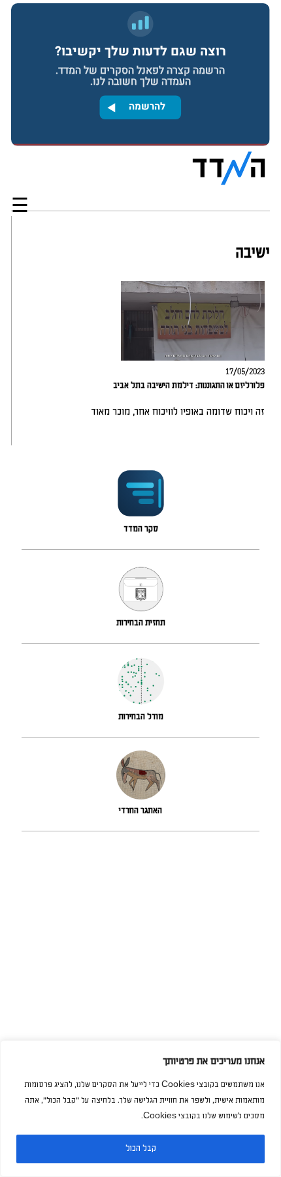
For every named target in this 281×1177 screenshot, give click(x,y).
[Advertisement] (140, 1009)
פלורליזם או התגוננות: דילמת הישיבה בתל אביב (189, 386)
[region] (140, 1108)
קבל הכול (140, 1149)
